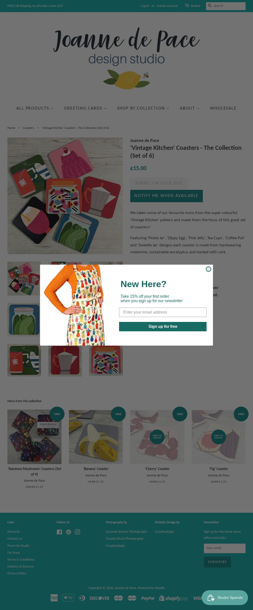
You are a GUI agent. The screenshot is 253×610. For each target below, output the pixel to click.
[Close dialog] (208, 269)
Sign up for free (162, 326)
